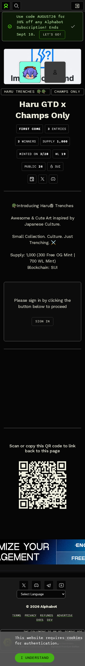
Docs (39, 620)
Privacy (30, 615)
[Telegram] (48, 585)
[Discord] (53, 179)
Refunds (46, 615)
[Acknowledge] (72, 26)
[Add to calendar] (32, 179)
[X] (42, 179)
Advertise (65, 615)
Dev (49, 620)
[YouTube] (61, 585)
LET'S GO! (52, 34)
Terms (16, 615)
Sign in (42, 321)
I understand (35, 657)
